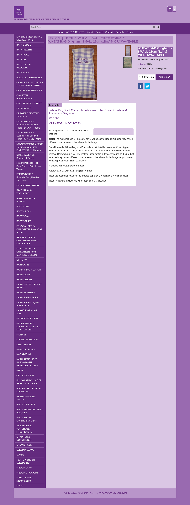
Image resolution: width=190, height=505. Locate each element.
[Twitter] (147, 86)
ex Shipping (141, 64)
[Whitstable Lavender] (41, 12)
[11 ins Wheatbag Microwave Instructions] (127, 62)
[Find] (158, 27)
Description (54, 105)
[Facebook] (140, 86)
